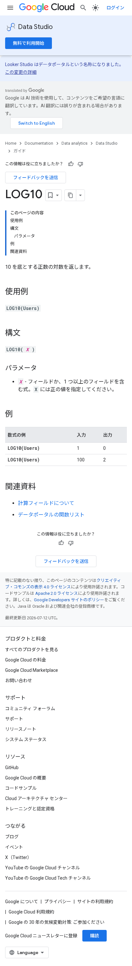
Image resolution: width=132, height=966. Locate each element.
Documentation (39, 143)
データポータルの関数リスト (51, 515)
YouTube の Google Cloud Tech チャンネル (48, 878)
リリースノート (20, 729)
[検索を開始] (83, 8)
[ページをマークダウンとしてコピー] (70, 195)
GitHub (12, 767)
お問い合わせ (18, 680)
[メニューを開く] (10, 7)
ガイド (19, 151)
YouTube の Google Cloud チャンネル (42, 867)
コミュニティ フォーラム (30, 708)
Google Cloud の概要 (25, 777)
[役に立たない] (80, 164)
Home (10, 143)
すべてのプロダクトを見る (31, 649)
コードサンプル (21, 788)
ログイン (115, 7)
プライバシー (57, 901)
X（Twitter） (18, 857)
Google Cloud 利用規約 (31, 911)
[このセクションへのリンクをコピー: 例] (19, 415)
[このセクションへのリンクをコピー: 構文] (27, 333)
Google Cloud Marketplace (31, 670)
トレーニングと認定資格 (29, 808)
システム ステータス (25, 739)
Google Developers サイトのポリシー (69, 599)
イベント (14, 847)
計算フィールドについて (46, 503)
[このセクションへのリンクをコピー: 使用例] (34, 292)
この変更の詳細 (21, 72)
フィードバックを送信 (35, 177)
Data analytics (74, 143)
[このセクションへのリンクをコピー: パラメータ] (43, 368)
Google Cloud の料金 (25, 659)
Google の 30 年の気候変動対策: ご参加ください (56, 922)
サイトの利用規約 (95, 901)
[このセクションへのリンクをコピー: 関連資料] (42, 487)
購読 (94, 936)
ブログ (12, 836)
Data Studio (35, 27)
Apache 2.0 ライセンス (56, 593)
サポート (14, 718)
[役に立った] (71, 164)
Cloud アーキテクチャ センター (36, 798)
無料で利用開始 (28, 43)
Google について (21, 901)
